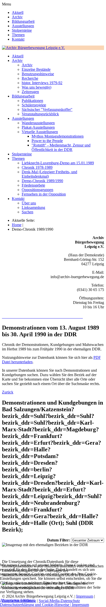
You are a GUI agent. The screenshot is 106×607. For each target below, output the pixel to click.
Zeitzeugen (30, 92)
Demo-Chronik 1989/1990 (42, 181)
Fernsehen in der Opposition (44, 194)
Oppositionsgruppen (37, 190)
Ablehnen (27, 600)
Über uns (29, 203)
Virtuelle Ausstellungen (40, 132)
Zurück (7, 392)
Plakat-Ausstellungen (38, 127)
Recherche (30, 78)
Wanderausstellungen (38, 123)
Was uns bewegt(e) (36, 87)
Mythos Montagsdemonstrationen (58, 136)
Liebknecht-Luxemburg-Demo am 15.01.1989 (58, 163)
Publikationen (32, 100)
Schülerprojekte (34, 105)
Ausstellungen (23, 26)
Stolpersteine (22, 30)
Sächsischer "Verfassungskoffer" (47, 109)
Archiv (17, 17)
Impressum (80, 605)
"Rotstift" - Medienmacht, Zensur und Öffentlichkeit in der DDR (61, 147)
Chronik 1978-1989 (37, 167)
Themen (18, 35)
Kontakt (18, 39)
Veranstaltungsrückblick (40, 114)
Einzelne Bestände (36, 69)
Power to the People (47, 141)
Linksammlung (33, 207)
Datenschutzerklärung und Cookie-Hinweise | (36, 605)
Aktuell (17, 12)
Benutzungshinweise (38, 74)
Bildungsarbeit (23, 21)
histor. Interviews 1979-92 (42, 83)
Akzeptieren (9, 600)
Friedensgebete (33, 185)
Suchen (27, 212)
